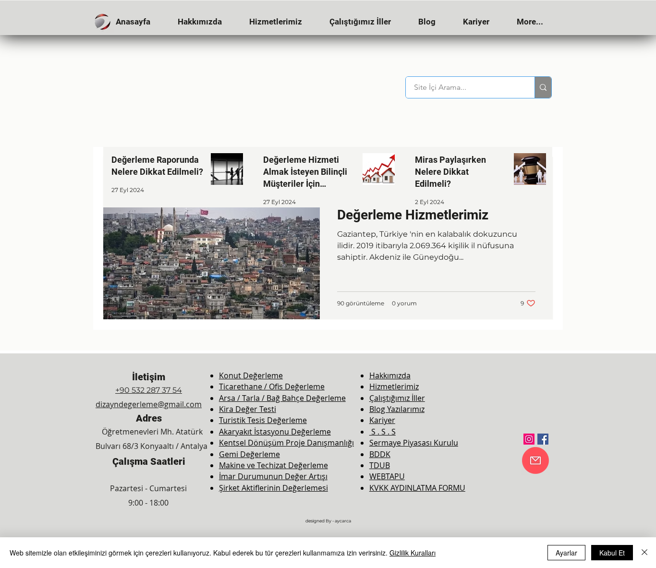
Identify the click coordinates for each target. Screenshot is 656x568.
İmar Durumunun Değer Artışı (273, 476)
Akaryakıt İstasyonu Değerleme (275, 431)
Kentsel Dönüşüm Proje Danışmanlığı (286, 442)
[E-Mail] (535, 460)
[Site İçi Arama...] (543, 87)
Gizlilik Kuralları (412, 552)
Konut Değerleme (251, 375)
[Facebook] (542, 439)
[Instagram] (529, 439)
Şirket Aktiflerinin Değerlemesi (273, 488)
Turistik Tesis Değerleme (263, 420)
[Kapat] (644, 552)
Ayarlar (566, 552)
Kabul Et (612, 552)
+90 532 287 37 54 (148, 390)
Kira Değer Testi (247, 409)
